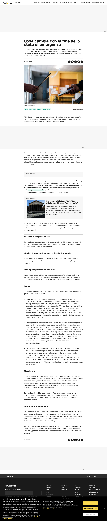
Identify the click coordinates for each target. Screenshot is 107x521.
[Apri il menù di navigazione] (11, 3)
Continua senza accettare (90, 508)
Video (62, 487)
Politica (55, 2)
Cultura (88, 2)
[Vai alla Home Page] (6, 3)
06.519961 (94, 496)
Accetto (90, 503)
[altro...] (82, 61)
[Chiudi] (104, 508)
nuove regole (46, 109)
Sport (102, 2)
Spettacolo (95, 2)
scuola (39, 109)
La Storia (77, 491)
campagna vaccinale (36, 190)
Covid (26, 109)
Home (4, 36)
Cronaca (37, 2)
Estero (43, 2)
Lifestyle (82, 2)
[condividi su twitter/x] (72, 61)
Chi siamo (78, 487)
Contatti (77, 493)
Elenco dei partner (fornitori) (50, 509)
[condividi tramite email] (78, 61)
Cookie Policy (79, 495)
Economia (49, 2)
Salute (70, 2)
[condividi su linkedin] (75, 61)
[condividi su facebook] (69, 61)
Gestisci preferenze (90, 514)
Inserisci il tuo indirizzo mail (14, 489)
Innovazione (63, 2)
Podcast (63, 491)
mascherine (32, 109)
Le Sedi (77, 489)
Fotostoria (64, 489)
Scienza (76, 2)
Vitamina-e (64, 496)
